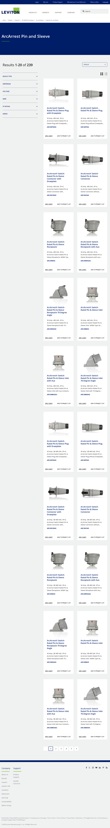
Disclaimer (79, 818)
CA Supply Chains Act (90, 818)
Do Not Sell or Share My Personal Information (15, 818)
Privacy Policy (70, 818)
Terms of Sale (61, 818)
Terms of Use (51, 818)
